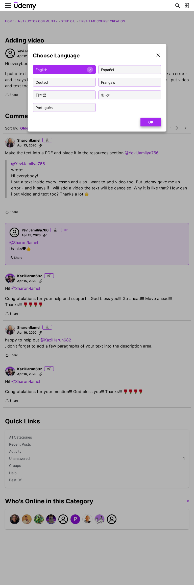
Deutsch (42, 82)
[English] (25, 6)
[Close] (158, 55)
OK (150, 122)
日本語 (41, 95)
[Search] (177, 5)
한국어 (106, 95)
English (41, 69)
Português (44, 107)
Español (107, 69)
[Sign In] (186, 5)
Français (108, 82)
